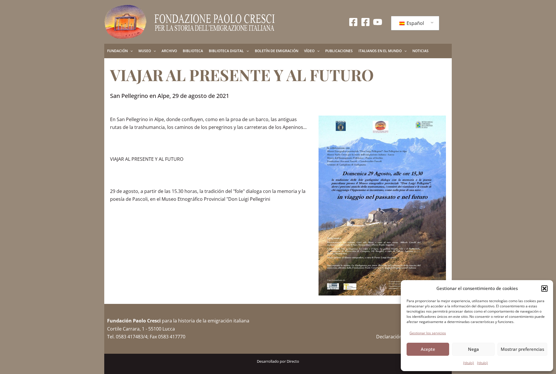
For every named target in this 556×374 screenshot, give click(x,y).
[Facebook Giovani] (365, 22)
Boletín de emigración (276, 50)
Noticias (420, 50)
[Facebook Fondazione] (353, 22)
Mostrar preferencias (522, 349)
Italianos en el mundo (380, 50)
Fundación (117, 50)
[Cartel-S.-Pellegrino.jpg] (382, 206)
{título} (468, 362)
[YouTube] (377, 22)
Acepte (428, 349)
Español (414, 23)
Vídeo (309, 50)
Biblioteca (193, 50)
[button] (544, 288)
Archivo (169, 50)
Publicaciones (339, 50)
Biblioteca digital (226, 50)
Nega (473, 349)
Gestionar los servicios (427, 333)
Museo (144, 50)
